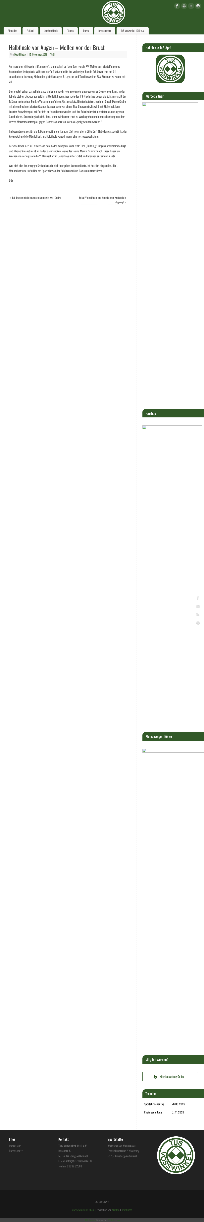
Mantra (115, 1210)
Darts (86, 30)
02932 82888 (74, 1166)
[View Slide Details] (170, 69)
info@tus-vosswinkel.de (79, 1161)
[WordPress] (198, 6)
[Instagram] (184, 6)
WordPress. (127, 1210)
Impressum (15, 1146)
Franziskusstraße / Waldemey (123, 1151)
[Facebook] (177, 6)
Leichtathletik (51, 30)
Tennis (70, 30)
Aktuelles (12, 30)
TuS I (52, 54)
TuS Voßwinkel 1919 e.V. (132, 30)
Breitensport (104, 30)
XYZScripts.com (114, 1220)
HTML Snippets (90, 1220)
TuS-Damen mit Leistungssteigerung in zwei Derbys (35, 198)
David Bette (20, 54)
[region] (170, 69)
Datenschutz (16, 1151)
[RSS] (191, 6)
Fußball (30, 30)
